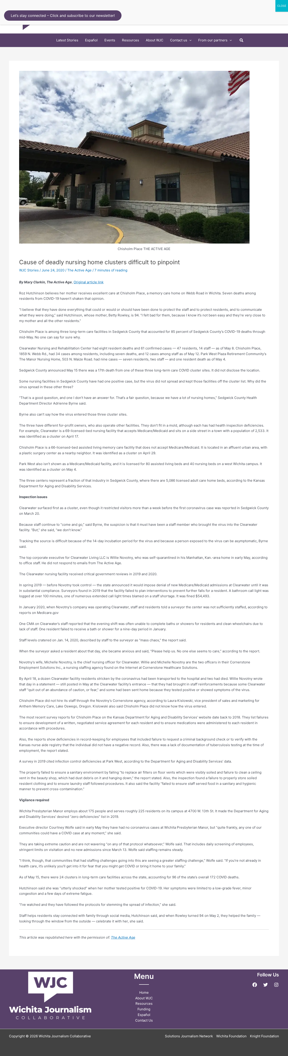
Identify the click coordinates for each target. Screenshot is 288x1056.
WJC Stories (29, 270)
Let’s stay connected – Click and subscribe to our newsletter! (63, 15)
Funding (143, 1009)
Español (144, 1015)
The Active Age (79, 270)
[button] (189, 40)
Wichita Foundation (231, 1036)
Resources (144, 1003)
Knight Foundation (264, 1036)
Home (144, 992)
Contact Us (144, 1020)
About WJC (144, 998)
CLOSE (281, 5)
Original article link (89, 282)
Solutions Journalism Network (189, 1036)
